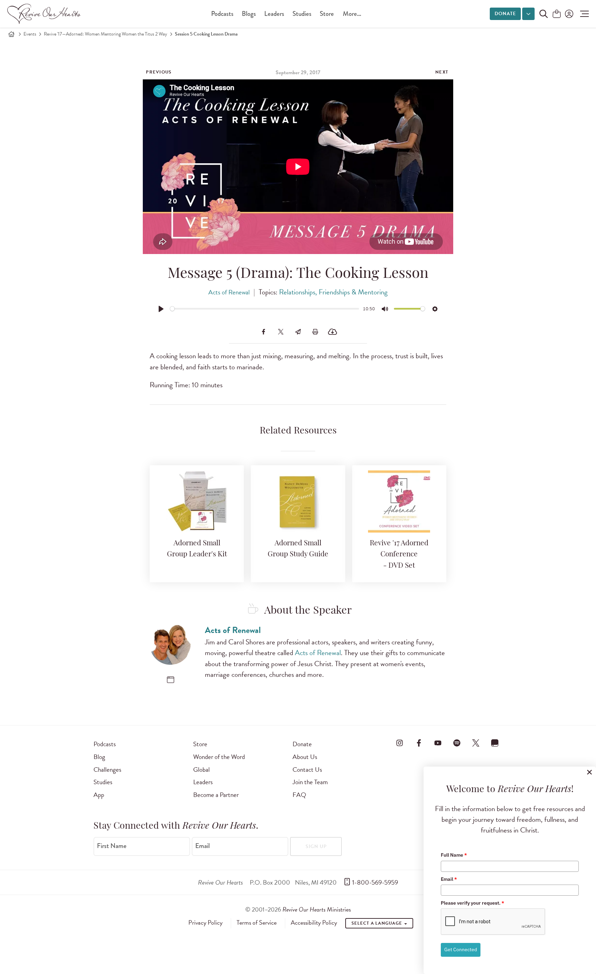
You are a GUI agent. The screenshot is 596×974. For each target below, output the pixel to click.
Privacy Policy (205, 922)
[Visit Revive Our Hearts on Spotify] (456, 742)
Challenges (107, 769)
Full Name (454, 855)
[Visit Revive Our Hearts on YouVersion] (495, 742)
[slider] (264, 308)
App (98, 795)
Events (29, 34)
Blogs (249, 13)
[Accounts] (568, 14)
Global (201, 769)
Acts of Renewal (229, 292)
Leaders (274, 13)
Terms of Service (257, 922)
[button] (583, 14)
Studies (301, 13)
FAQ (299, 795)
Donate (505, 13)
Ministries (316, 909)
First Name (112, 845)
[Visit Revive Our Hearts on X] (476, 742)
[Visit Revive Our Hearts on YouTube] (437, 742)
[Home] (11, 34)
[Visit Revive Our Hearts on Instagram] (399, 742)
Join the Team (310, 782)
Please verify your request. (472, 903)
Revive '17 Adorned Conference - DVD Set (399, 554)
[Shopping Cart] (557, 14)
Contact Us (307, 769)
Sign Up (316, 846)
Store (327, 13)
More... (352, 13)
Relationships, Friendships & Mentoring (333, 292)
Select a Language (377, 923)
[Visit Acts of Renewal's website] (170, 680)
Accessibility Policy (314, 922)
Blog (99, 757)
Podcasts (222, 13)
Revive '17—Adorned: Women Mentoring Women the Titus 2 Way (105, 34)
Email (202, 845)
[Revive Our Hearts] (45, 13)
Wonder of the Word (219, 757)
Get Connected (460, 949)
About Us (304, 757)
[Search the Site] (543, 13)
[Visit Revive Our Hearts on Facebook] (418, 742)
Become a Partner (216, 795)
